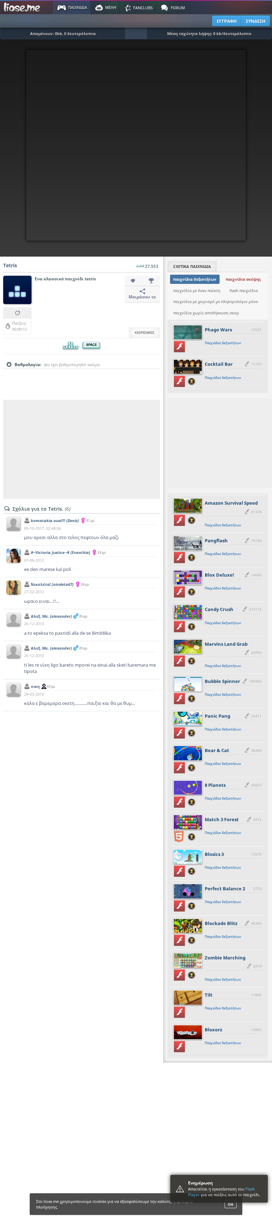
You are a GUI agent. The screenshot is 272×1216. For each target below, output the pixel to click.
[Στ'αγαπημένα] (133, 281)
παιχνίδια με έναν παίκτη (196, 290)
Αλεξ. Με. (51, 616)
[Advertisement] (81, 449)
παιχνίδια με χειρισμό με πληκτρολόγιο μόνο (215, 301)
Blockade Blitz (221, 923)
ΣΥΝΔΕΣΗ (255, 21)
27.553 (151, 266)
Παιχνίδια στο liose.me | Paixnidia (23, 7)
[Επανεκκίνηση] (17, 312)
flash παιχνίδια (244, 290)
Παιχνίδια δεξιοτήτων (223, 342)
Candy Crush (219, 609)
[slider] (81, 375)
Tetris (10, 265)
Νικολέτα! (52, 584)
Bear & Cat (217, 750)
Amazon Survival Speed (231, 503)
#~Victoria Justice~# (60, 552)
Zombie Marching (225, 957)
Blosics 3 (214, 854)
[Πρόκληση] (151, 281)
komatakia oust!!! (55, 520)
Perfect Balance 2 (225, 888)
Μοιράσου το (142, 297)
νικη (35, 686)
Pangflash (216, 540)
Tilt (208, 995)
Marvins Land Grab (226, 644)
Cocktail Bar (219, 364)
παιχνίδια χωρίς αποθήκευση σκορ (206, 312)
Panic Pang (217, 716)
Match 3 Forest (222, 819)
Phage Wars (218, 329)
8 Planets (215, 785)
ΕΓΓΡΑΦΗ (227, 21)
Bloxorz (213, 1029)
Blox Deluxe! (219, 575)
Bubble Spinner (222, 681)
